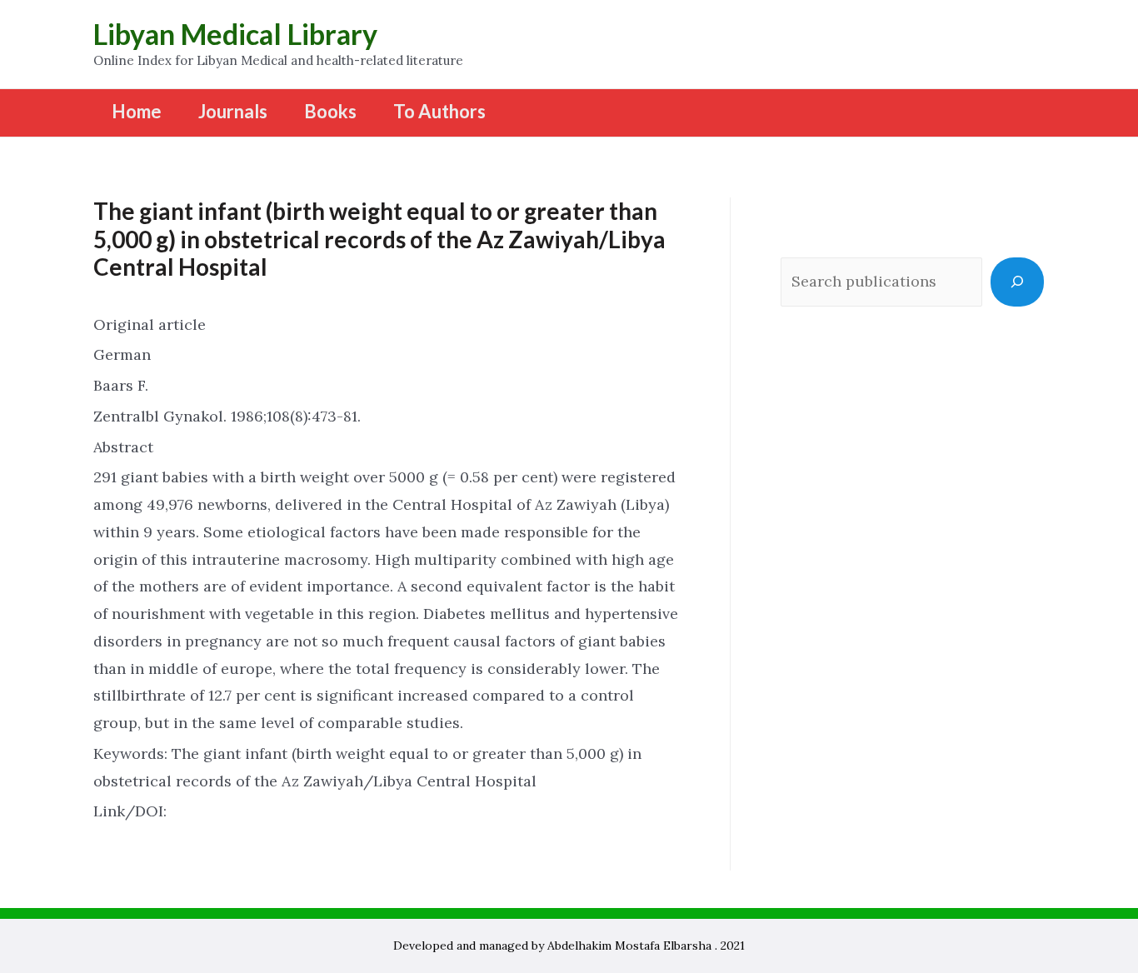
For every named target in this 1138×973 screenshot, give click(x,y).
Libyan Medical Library (235, 34)
